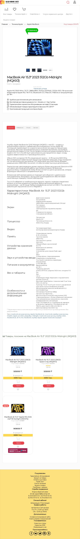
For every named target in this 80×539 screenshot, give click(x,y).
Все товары (7, 14)
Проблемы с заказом (40, 487)
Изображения (20, 127)
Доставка (36, 127)
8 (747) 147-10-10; (33, 498)
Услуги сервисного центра (53, 14)
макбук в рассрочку (60, 314)
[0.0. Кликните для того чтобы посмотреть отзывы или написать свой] (18, 365)
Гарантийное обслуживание (40, 476)
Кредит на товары (40, 478)
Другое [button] (68, 14)
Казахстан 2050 (40, 525)
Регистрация (45, 503)
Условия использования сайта (40, 517)
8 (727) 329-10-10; (34, 496)
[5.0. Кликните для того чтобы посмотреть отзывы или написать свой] (48, 365)
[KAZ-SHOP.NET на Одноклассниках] (49, 533)
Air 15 (18, 317)
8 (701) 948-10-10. (46, 498)
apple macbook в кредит (52, 317)
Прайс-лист (40, 482)
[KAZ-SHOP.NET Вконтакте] (36, 533)
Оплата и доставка (40, 480)
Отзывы (28, 127)
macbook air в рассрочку (20, 314)
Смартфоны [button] (34, 14)
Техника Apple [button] (20, 14)
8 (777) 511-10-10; (46, 496)
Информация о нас (40, 527)
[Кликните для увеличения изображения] (39, 47)
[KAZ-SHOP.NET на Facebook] (31, 533)
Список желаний (40, 483)
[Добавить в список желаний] (18, 389)
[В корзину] (18, 381)
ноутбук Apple (37, 317)
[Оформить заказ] (18, 386)
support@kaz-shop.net (42, 494)
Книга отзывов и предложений (40, 519)
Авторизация (35, 503)
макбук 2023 (61, 316)
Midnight (35, 316)
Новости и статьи (40, 523)
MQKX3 (9, 316)
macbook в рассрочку (47, 316)
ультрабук (28, 316)
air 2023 (21, 316)
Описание (10, 127)
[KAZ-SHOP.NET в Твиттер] (40, 533)
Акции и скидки (9, 20)
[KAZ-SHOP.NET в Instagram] (44, 533)
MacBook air (11, 317)
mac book (48, 314)
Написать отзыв (40, 89)
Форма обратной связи (40, 492)
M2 (22, 317)
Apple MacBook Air (37, 314)
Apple (15, 316)
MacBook (27, 317)
